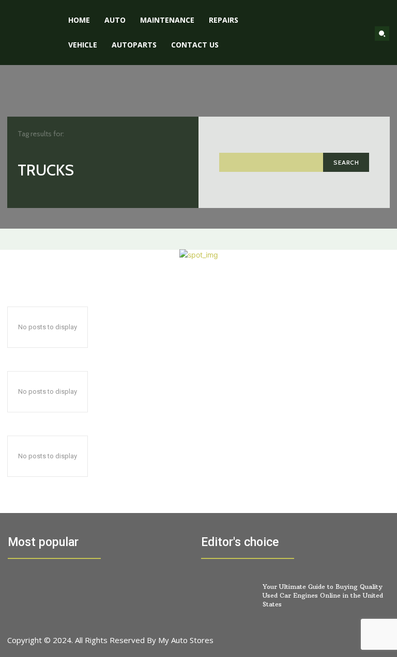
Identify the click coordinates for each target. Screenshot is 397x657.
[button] (382, 33)
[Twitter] (354, 645)
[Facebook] (308, 645)
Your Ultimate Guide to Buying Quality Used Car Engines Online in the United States (323, 595)
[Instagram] (331, 645)
